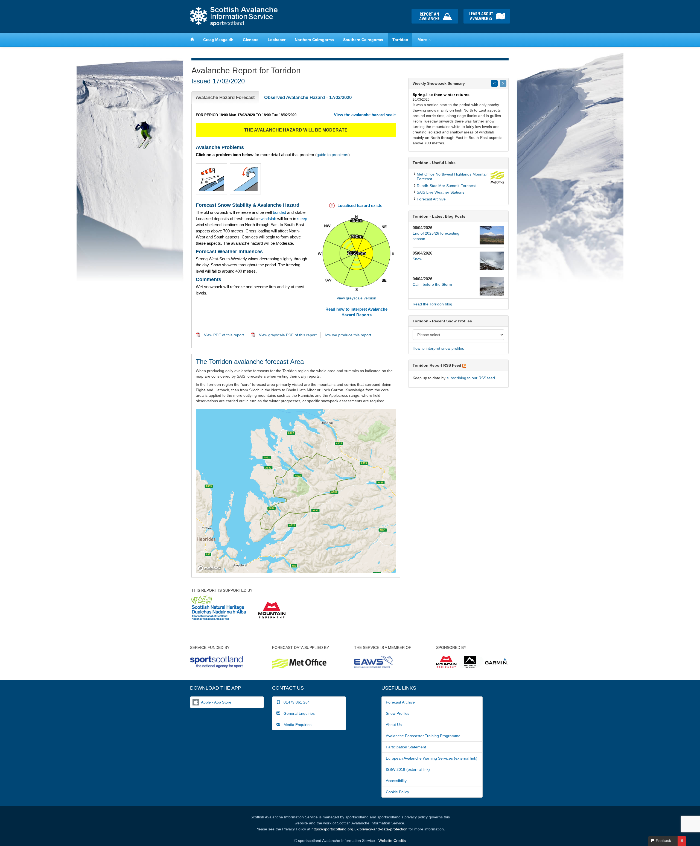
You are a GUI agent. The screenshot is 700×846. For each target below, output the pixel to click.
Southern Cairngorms (363, 39)
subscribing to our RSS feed (471, 378)
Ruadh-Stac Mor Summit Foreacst (446, 185)
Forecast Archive (431, 199)
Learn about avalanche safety (486, 16)
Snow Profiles (397, 713)
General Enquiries (297, 713)
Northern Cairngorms (314, 39)
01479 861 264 (295, 702)
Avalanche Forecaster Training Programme (423, 736)
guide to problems (332, 154)
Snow (417, 259)
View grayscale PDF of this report (288, 335)
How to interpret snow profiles (438, 348)
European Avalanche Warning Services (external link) (431, 758)
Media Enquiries (295, 724)
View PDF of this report (224, 335)
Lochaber (276, 39)
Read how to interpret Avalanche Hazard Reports (356, 312)
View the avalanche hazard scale (365, 114)
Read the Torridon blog (432, 304)
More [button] (422, 39)
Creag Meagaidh (218, 39)
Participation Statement (406, 747)
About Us (394, 724)
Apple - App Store (216, 702)
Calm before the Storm (432, 284)
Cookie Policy (397, 792)
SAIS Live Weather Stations (440, 192)
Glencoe (250, 39)
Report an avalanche (435, 16)
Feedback (662, 841)
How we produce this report (347, 335)
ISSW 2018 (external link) (408, 769)
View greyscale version (356, 298)
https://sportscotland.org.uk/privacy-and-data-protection (359, 829)
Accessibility (396, 780)
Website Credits (392, 840)
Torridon (400, 39)
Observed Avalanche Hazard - (308, 97)
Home (234, 16)
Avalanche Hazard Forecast (225, 97)
